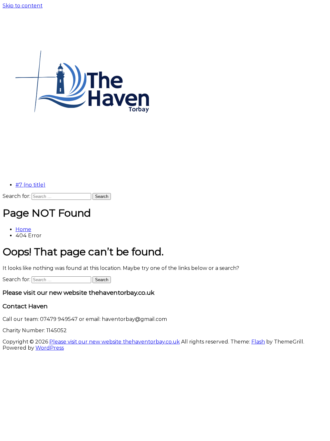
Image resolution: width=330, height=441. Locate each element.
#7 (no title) (30, 185)
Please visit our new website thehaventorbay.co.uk (114, 342)
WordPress (49, 348)
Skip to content (23, 6)
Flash (258, 342)
